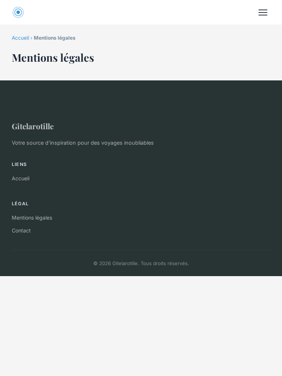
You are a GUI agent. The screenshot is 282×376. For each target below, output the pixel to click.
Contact (21, 230)
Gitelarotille (33, 126)
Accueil (20, 38)
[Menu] (263, 12)
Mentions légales (32, 217)
